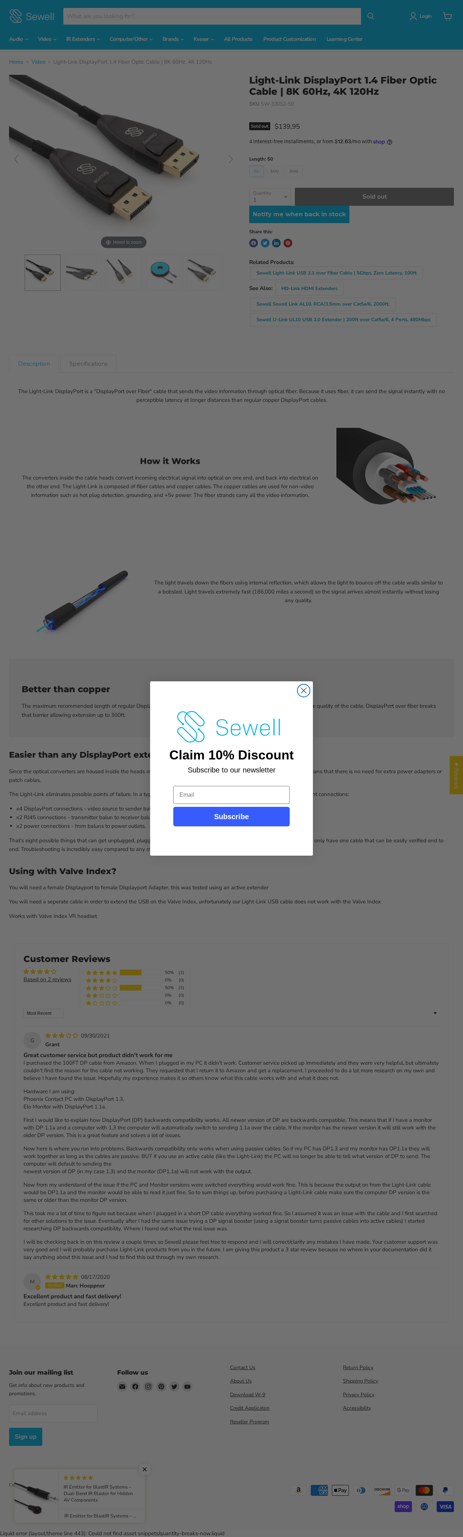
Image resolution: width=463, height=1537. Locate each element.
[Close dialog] (303, 690)
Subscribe (231, 817)
